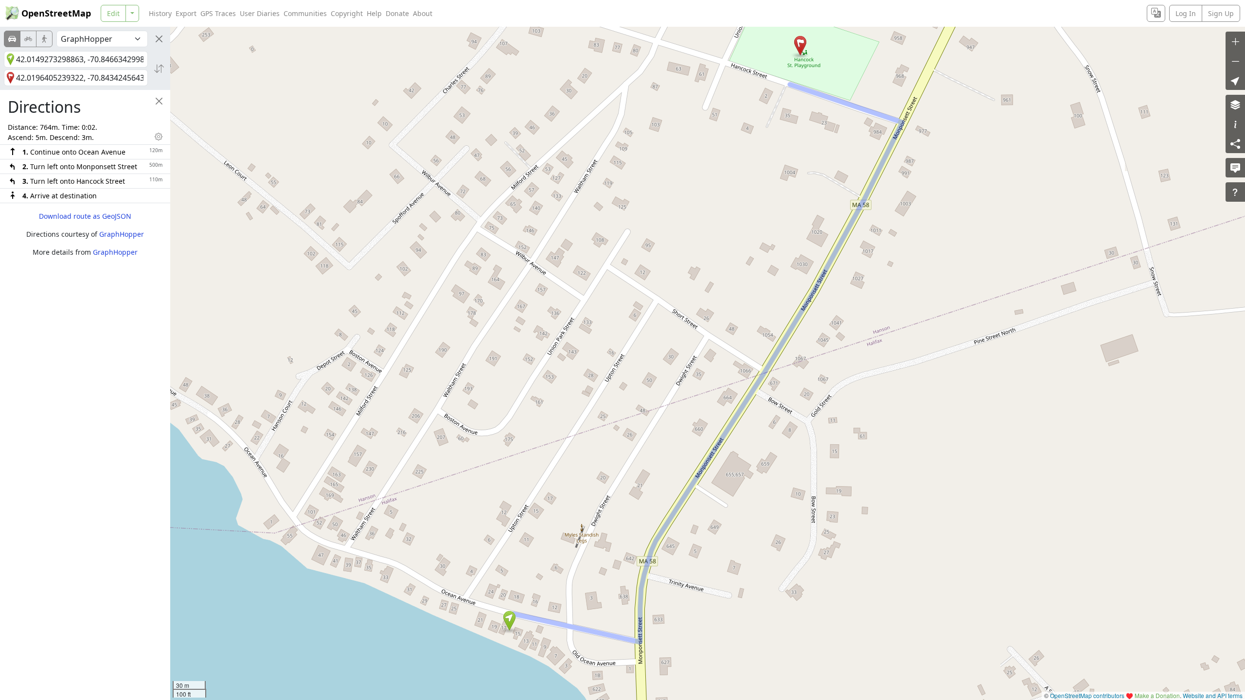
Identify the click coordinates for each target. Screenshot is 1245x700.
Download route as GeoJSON (85, 216)
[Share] (1235, 143)
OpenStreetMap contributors (1087, 695)
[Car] (12, 39)
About (422, 13)
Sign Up (1221, 13)
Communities (305, 13)
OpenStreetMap (56, 13)
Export (186, 13)
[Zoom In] (1235, 41)
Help (374, 13)
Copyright (347, 13)
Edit (113, 13)
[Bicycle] (28, 39)
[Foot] (44, 39)
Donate (397, 13)
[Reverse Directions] (159, 68)
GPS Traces (218, 13)
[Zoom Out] (1235, 60)
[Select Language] (1156, 13)
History (160, 13)
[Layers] (1235, 104)
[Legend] (1235, 124)
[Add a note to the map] (1235, 167)
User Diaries (260, 13)
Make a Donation (1157, 695)
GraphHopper (121, 234)
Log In (1185, 13)
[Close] (159, 39)
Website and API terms (1213, 695)
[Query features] (1235, 192)
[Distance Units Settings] (158, 136)
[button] (509, 620)
